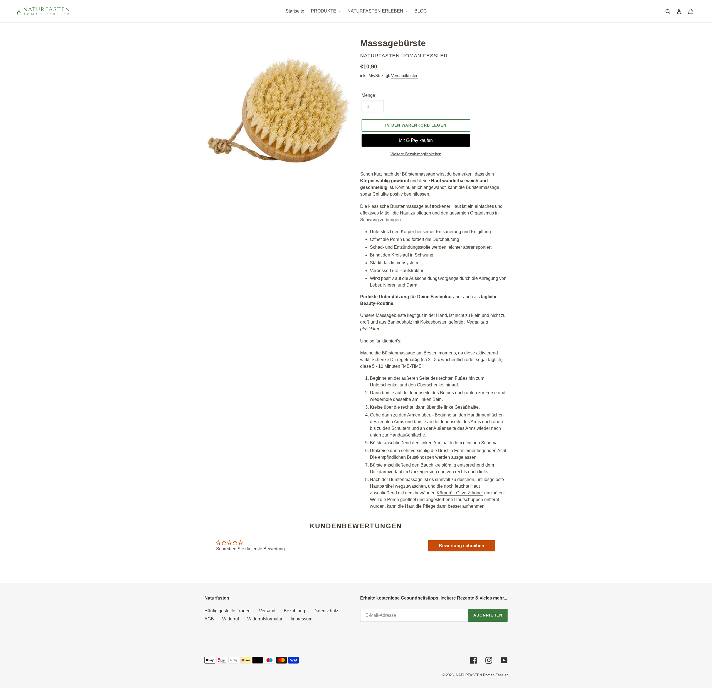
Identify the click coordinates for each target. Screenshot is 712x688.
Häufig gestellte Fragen (227, 610)
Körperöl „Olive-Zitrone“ (460, 492)
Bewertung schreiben (461, 545)
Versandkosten (404, 75)
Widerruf (230, 619)
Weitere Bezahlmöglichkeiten (415, 154)
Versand (267, 610)
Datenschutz (325, 610)
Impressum (301, 619)
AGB (209, 619)
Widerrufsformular (264, 619)
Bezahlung (294, 610)
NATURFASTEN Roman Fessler (482, 675)
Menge (368, 95)
